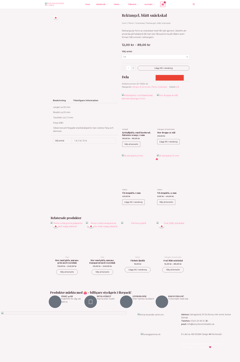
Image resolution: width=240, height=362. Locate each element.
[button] (107, 4)
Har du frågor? (176, 296)
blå (177, 87)
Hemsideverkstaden (191, 337)
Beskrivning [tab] (59, 100)
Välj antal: (127, 51)
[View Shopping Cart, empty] (163, 4)
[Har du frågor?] (162, 302)
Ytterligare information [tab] (85, 100)
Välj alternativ (131, 144)
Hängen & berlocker (141, 87)
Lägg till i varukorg (163, 68)
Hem (124, 23)
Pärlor (131, 23)
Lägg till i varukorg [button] (168, 141)
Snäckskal (140, 23)
